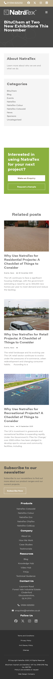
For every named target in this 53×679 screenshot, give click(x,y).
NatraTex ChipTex (26, 521)
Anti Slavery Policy (26, 645)
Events (10, 98)
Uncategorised (14, 119)
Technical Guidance (25, 576)
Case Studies (26, 544)
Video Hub (26, 567)
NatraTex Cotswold (16, 108)
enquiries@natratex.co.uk (27, 610)
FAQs (26, 571)
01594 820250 (14, 2)
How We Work (26, 540)
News (9, 112)
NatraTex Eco (25, 517)
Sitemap (26, 650)
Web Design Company (26, 674)
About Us (26, 536)
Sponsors (11, 116)
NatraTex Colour (15, 105)
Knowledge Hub (26, 563)
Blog (9, 94)
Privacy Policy (26, 640)
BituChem (12, 90)
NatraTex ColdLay (26, 525)
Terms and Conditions (26, 635)
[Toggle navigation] (46, 12)
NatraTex (11, 101)
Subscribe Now (15, 490)
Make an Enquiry (26, 178)
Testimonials (26, 548)
